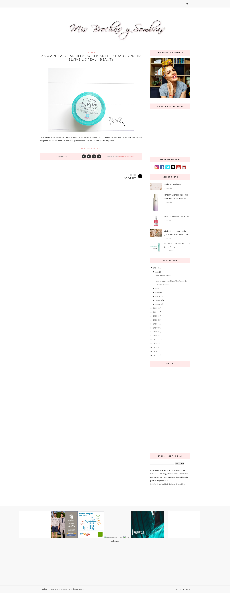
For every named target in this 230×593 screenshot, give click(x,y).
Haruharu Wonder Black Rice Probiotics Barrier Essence (176, 197)
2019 (155, 332)
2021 (155, 324)
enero (157, 304)
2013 (155, 355)
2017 (155, 339)
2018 (155, 336)
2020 (155, 328)
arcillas (91, 52)
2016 (155, 343)
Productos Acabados (173, 184)
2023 (155, 316)
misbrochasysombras (126, 156)
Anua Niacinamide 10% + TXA (176, 216)
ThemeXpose (62, 589)
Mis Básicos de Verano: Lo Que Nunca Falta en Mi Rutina (176, 233)
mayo (157, 292)
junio (157, 288)
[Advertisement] (170, 409)
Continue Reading (90, 148)
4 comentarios (61, 156)
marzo (157, 296)
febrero (158, 300)
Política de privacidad (159, 484)
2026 (155, 268)
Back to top (182, 590)
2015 (155, 347)
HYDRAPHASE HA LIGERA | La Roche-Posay (177, 245)
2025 (155, 308)
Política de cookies (177, 484)
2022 (155, 320)
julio (157, 272)
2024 (155, 312)
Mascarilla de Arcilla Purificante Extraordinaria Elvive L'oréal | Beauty (91, 57)
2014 (155, 351)
